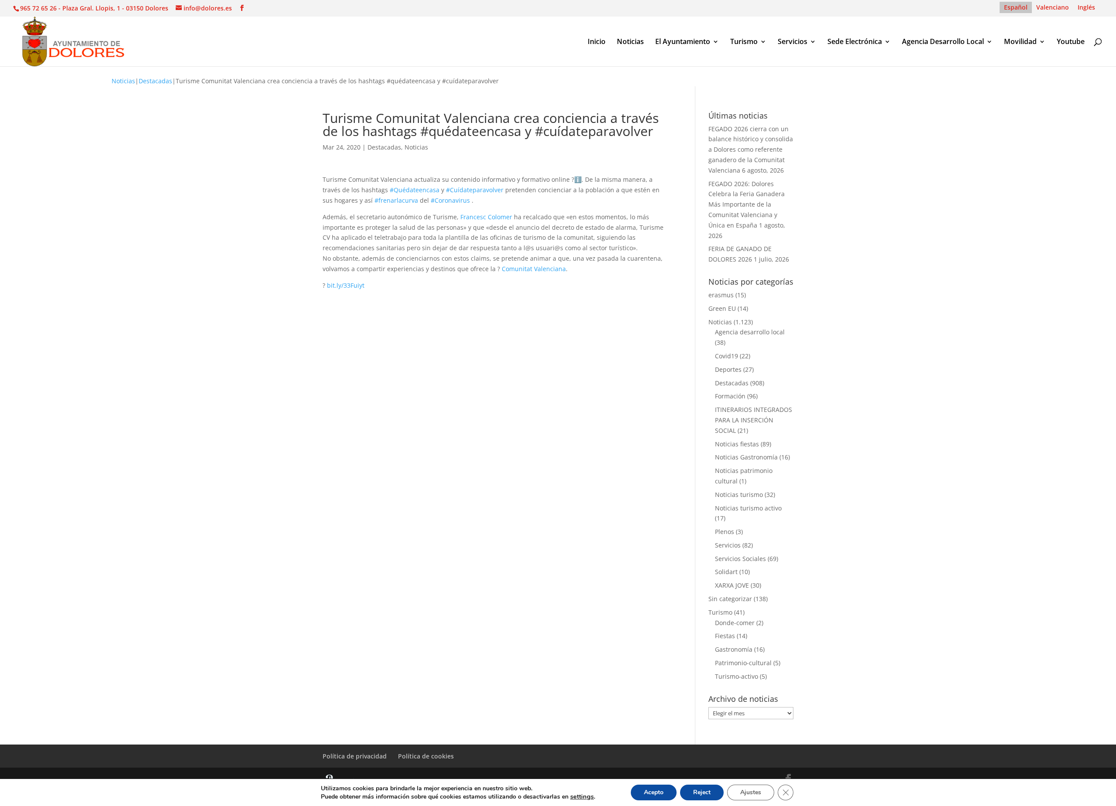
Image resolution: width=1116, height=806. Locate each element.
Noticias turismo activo (748, 508)
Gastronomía (733, 649)
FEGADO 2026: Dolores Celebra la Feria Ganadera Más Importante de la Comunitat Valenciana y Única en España (746, 204)
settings (582, 796)
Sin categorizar (730, 599)
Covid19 (726, 356)
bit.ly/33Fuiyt (345, 285)
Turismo (744, 42)
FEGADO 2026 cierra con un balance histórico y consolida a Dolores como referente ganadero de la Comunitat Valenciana (750, 149)
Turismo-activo (736, 676)
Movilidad (1020, 42)
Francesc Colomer (486, 217)
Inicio (597, 42)
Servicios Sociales (740, 558)
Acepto (653, 792)
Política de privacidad (355, 756)
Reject (702, 792)
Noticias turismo (739, 494)
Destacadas (155, 81)
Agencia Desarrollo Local (943, 42)
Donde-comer (735, 623)
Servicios (792, 42)
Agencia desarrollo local (750, 332)
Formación (730, 396)
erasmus (721, 295)
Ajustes (750, 792)
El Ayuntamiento (682, 42)
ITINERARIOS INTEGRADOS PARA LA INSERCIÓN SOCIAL (753, 420)
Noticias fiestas (737, 444)
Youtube (1071, 42)
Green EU (722, 308)
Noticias (630, 42)
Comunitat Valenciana (534, 269)
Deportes (728, 369)
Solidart (726, 572)
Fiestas (725, 636)
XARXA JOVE (732, 585)
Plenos (724, 531)
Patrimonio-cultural (743, 663)
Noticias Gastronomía (746, 457)
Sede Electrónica (854, 42)
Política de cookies (426, 756)
